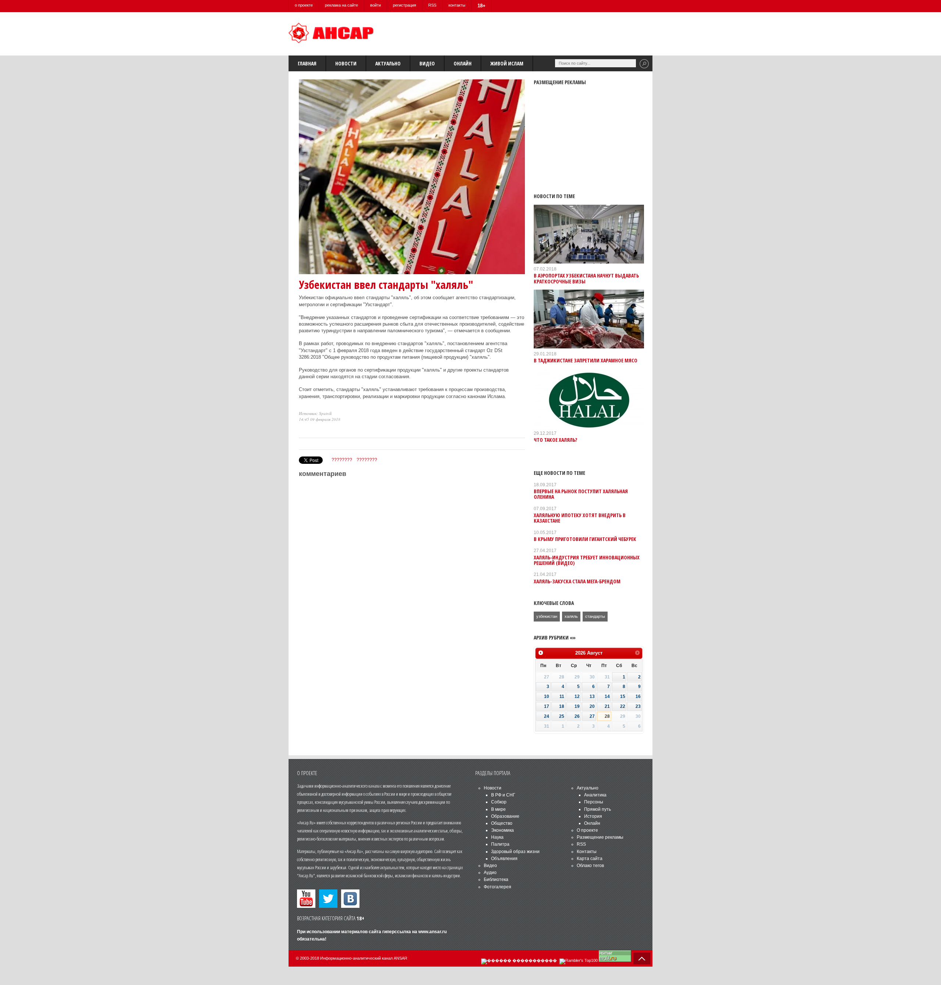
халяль (571, 616)
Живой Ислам (506, 63)
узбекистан (546, 616)
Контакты (587, 851)
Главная (307, 63)
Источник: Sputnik (315, 413)
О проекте (587, 830)
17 (546, 706)
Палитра (500, 844)
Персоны (593, 802)
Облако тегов (590, 865)
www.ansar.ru (432, 931)
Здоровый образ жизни (515, 851)
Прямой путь (597, 809)
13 (592, 696)
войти (375, 5)
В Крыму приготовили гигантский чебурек (585, 539)
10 (546, 696)
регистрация (404, 5)
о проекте (304, 5)
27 (592, 716)
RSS (432, 5)
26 (577, 716)
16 (638, 696)
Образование (505, 816)
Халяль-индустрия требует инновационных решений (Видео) (587, 560)
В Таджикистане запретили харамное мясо (585, 360)
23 (638, 706)
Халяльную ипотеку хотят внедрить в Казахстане (580, 518)
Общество (501, 823)
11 (561, 696)
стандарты (595, 616)
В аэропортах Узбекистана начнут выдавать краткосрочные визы (586, 278)
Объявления (504, 858)
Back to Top (641, 958)
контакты (456, 5)
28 (607, 716)
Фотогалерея (497, 886)
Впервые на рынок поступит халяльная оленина (581, 494)
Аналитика (595, 795)
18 (561, 706)
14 (607, 696)
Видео (427, 63)
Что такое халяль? (555, 439)
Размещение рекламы (600, 837)
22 (622, 706)
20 (592, 706)
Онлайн (463, 63)
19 (577, 706)
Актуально (388, 63)
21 (607, 706)
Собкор (499, 802)
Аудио (490, 872)
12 (577, 696)
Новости (346, 63)
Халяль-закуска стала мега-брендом (577, 581)
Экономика (502, 830)
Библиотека (496, 879)
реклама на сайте (341, 5)
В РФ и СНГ (503, 795)
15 (622, 696)
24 (546, 716)
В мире (498, 809)
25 (561, 716)
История (593, 816)
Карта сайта (589, 858)
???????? (342, 459)
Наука (497, 837)
